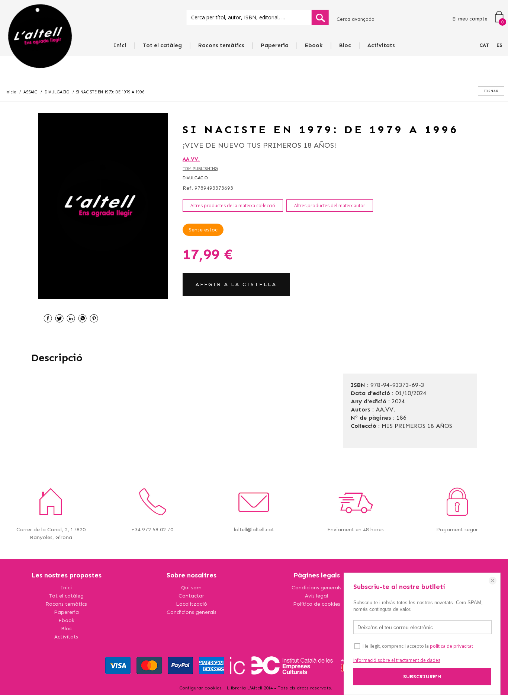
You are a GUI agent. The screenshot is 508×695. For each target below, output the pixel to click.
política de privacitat (451, 646)
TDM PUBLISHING (200, 168)
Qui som (191, 587)
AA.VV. (191, 159)
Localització (191, 604)
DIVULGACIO (195, 178)
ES (499, 45)
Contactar (191, 596)
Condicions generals (191, 612)
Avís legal (316, 596)
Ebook (314, 45)
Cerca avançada (355, 19)
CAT (484, 45)
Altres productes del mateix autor (329, 205)
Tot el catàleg (162, 45)
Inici (119, 45)
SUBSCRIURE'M (422, 676)
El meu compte (470, 19)
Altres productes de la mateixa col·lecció (232, 205)
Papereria (275, 45)
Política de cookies (316, 604)
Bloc (345, 45)
